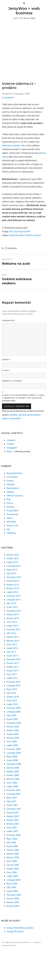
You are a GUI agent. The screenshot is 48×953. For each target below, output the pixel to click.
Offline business (15, 495)
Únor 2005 (12, 872)
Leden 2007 (12, 831)
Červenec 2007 (14, 808)
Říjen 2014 (12, 569)
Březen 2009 (13, 737)
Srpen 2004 (12, 891)
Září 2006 (11, 842)
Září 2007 (11, 801)
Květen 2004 (13, 902)
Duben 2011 (13, 670)
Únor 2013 (12, 622)
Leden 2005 (12, 876)
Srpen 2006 (12, 846)
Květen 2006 (13, 853)
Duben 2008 (13, 775)
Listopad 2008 (14, 752)
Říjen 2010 (12, 689)
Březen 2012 (13, 640)
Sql (8, 529)
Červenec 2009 (14, 722)
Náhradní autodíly (11, 145)
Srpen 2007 (12, 805)
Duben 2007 (13, 820)
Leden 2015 (12, 562)
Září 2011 (11, 651)
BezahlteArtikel (14, 473)
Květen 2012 (13, 636)
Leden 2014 (12, 592)
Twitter (10, 443)
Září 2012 (11, 633)
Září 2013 (11, 603)
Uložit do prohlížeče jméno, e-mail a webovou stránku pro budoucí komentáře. (23, 398)
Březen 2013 (13, 618)
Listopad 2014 (14, 565)
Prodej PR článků (15, 931)
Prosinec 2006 (14, 835)
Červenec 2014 (14, 577)
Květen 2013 (13, 614)
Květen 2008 (13, 771)
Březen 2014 (13, 588)
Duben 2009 (13, 734)
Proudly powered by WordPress (16, 942)
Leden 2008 (12, 786)
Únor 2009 (12, 741)
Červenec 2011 (14, 659)
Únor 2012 (12, 644)
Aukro (10, 451)
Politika (10, 506)
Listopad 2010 (14, 685)
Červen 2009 (13, 726)
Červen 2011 (13, 663)
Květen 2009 (13, 730)
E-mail (6, 370)
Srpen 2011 (12, 655)
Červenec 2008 (14, 764)
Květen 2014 (13, 584)
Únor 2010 (12, 700)
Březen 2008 (13, 778)
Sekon (10, 518)
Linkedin (11, 440)
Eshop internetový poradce (20, 927)
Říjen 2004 (12, 883)
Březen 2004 (13, 906)
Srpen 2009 (12, 719)
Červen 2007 (13, 812)
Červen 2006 (13, 849)
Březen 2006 (13, 857)
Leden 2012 (12, 648)
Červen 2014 (13, 580)
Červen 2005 (13, 864)
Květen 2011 (13, 666)
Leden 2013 (12, 625)
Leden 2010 (12, 704)
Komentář (9, 320)
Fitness (10, 480)
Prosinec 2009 (14, 707)
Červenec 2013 (14, 610)
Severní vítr (12, 525)
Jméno (6, 359)
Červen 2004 (13, 898)
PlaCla (10, 503)
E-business (11, 248)
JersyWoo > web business (24, 10)
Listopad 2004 (14, 879)
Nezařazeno (13, 488)
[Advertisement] (24, 56)
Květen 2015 (13, 558)
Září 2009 (11, 715)
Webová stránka (12, 381)
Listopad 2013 (14, 599)
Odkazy (10, 491)
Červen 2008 (13, 767)
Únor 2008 (12, 782)
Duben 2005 (13, 868)
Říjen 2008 (12, 756)
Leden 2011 (12, 678)
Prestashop (12, 514)
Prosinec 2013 (14, 595)
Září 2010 (11, 693)
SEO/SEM (11, 521)
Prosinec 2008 (14, 749)
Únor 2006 (12, 861)
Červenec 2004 (14, 894)
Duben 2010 (13, 696)
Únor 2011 (12, 674)
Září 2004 (11, 887)
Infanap (11, 484)
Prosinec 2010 (14, 681)
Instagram (12, 447)
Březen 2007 (13, 823)
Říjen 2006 (12, 838)
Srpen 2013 (12, 607)
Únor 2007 (12, 827)
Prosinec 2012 (14, 629)
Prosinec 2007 (14, 790)
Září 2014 (11, 573)
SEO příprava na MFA (19, 231)
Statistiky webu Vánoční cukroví (25, 235)
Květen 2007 (13, 816)
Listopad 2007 (14, 793)
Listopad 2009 (14, 711)
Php (9, 499)
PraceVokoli (12, 510)
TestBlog (11, 532)
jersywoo (9, 97)
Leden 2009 (12, 745)
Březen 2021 (13, 554)
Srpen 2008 (12, 760)
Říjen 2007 (12, 797)
